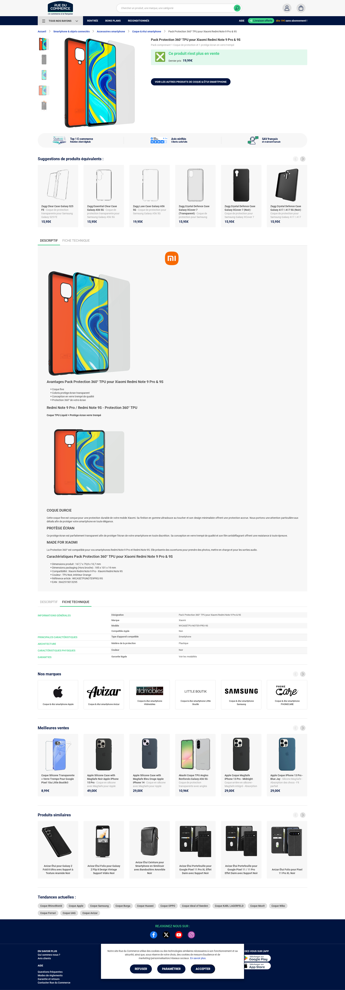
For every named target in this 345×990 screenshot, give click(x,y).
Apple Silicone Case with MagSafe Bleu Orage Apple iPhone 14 (148, 779)
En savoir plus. (198, 958)
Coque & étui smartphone (146, 31)
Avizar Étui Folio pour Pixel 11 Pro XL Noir (287, 871)
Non (181, 631)
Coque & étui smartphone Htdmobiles (149, 703)
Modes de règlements (50, 975)
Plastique (183, 643)
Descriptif (49, 602)
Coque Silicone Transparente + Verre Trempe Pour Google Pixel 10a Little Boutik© (58, 779)
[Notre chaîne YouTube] (178, 934)
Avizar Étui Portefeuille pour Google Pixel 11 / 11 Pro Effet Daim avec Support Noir (241, 869)
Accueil (42, 31)
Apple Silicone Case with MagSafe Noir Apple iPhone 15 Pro (103, 779)
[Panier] (301, 8)
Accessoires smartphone (111, 31)
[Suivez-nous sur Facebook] (153, 934)
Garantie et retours (48, 979)
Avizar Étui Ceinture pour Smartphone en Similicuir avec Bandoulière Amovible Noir (149, 868)
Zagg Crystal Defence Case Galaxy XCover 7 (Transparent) (194, 210)
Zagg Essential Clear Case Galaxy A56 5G (102, 208)
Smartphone (185, 636)
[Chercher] (237, 8)
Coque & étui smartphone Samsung (241, 703)
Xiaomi (182, 620)
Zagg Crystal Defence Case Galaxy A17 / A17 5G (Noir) (285, 208)
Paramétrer (171, 969)
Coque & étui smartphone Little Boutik (196, 703)
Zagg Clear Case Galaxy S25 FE (57, 208)
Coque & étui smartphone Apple (58, 704)
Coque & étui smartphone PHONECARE (287, 703)
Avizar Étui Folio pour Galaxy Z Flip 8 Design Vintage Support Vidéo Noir (104, 869)
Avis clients (44, 958)
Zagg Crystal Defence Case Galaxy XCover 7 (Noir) (240, 208)
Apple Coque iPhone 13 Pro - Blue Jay (286, 777)
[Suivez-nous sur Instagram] (191, 934)
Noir (181, 650)
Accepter (203, 969)
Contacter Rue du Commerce (54, 982)
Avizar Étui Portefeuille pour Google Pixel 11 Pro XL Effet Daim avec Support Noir (195, 869)
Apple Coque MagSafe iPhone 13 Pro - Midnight (239, 777)
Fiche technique (76, 240)
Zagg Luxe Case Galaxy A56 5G (149, 208)
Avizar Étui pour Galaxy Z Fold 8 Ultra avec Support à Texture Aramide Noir (58, 869)
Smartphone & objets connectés (71, 31)
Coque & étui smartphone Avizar (103, 704)
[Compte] (287, 8)
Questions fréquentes (50, 971)
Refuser (141, 969)
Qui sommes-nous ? (49, 954)
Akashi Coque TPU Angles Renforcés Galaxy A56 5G (193, 777)
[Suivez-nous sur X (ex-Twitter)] (166, 934)
